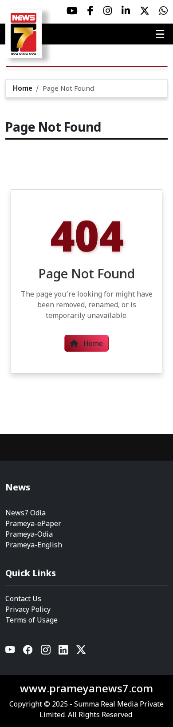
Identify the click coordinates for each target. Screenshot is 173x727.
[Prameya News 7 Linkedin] (125, 11)
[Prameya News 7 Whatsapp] (163, 11)
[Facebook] (28, 652)
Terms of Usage (31, 620)
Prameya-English (33, 545)
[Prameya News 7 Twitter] (145, 11)
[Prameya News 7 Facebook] (90, 11)
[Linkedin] (64, 652)
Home (22, 88)
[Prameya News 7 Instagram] (107, 11)
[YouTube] (10, 652)
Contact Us (23, 598)
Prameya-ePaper (33, 523)
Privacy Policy (28, 609)
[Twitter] (81, 652)
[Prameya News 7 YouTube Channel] (72, 11)
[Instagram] (46, 652)
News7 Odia (25, 513)
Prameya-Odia (29, 534)
